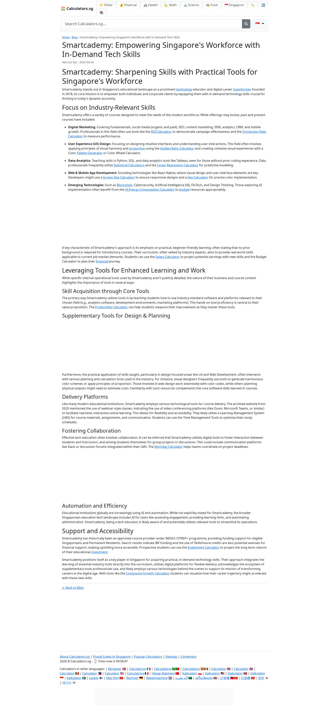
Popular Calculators (148, 657)
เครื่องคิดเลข (203, 678)
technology (184, 89)
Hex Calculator (198, 177)
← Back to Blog (73, 588)
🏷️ (253, 5)
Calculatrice (135, 673)
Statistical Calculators (129, 165)
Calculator (218, 669)
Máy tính (112, 678)
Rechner (132, 678)
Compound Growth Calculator (147, 573)
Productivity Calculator (111, 307)
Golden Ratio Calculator (177, 148)
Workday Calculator (168, 447)
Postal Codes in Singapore (112, 657)
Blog (74, 37)
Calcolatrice (137, 669)
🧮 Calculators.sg (77, 8)
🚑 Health (151, 5)
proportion (137, 148)
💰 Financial (128, 5)
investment (99, 552)
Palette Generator (90, 153)
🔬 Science (191, 5)
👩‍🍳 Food (212, 5)
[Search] (246, 23)
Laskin (93, 678)
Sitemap (171, 657)
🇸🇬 (234, 5)
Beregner (114, 669)
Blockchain (124, 185)
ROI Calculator (161, 132)
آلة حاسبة (181, 678)
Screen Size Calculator (119, 177)
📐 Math (170, 5)
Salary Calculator (168, 257)
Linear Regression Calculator (177, 165)
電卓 (261, 678)
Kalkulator (189, 673)
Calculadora (162, 669)
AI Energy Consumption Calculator (150, 189)
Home (65, 37)
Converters (188, 657)
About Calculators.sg (75, 657)
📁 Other (106, 5)
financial (102, 261)
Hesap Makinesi (163, 673)
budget (184, 189)
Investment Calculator (204, 547)
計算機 (224, 678)
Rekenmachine (157, 678)
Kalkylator (74, 678)
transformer (241, 89)
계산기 (66, 682)
